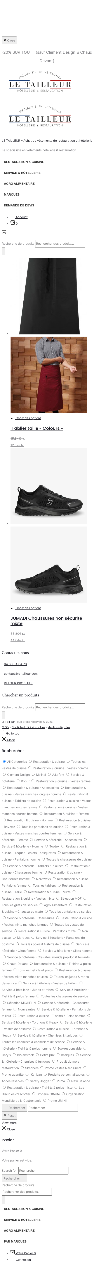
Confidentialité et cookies (28, 727)
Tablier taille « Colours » (36, 428)
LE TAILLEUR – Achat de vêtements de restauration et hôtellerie (47, 140)
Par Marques (15, 1241)
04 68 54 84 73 (15, 664)
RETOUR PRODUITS (18, 683)
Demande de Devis (19, 205)
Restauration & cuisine (24, 162)
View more (9, 1123)
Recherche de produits (18, 243)
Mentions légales (59, 727)
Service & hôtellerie (22, 172)
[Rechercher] (3, 251)
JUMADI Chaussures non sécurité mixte (46, 620)
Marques (11, 194)
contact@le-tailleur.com (21, 673)
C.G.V (5, 727)
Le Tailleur (8, 722)
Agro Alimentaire (19, 183)
